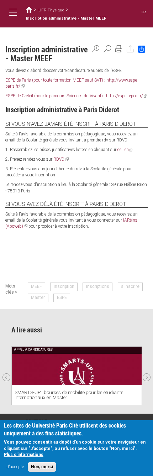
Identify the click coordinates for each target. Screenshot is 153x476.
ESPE (62, 297)
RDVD (61, 159)
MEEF (36, 286)
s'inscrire (130, 286)
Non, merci (42, 466)
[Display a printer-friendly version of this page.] (118, 48)
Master (38, 297)
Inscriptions (97, 286)
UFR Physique (51, 9)
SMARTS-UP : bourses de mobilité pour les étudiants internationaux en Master (69, 394)
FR (144, 12)
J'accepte (15, 466)
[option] (76, 375)
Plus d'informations (23, 454)
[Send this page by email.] (130, 48)
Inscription (64, 286)
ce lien (125, 149)
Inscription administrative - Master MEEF (66, 18)
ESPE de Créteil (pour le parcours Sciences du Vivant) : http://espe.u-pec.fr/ (76, 95)
